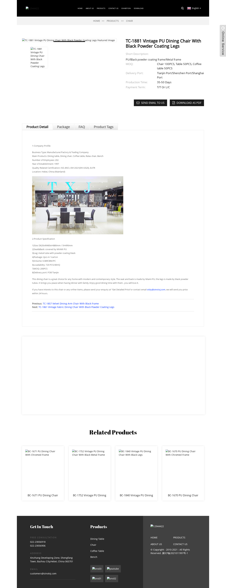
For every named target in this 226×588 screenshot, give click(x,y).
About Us (156, 544)
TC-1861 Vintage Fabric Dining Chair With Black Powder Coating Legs (76, 307)
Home (80, 8)
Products (101, 8)
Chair (129, 20)
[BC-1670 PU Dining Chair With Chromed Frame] (183, 473)
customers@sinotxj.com (43, 573)
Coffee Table (97, 551)
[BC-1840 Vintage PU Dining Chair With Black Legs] (136, 473)
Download (138, 8)
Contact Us (113, 8)
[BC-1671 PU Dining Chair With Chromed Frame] (43, 473)
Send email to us (152, 103)
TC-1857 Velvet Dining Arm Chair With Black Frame (71, 303)
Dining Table (97, 538)
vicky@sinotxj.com (156, 289)
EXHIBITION (126, 8)
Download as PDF (189, 103)
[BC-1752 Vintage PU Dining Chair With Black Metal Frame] (90, 473)
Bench (93, 556)
